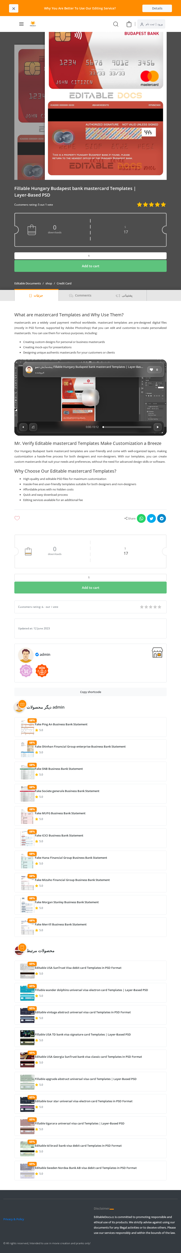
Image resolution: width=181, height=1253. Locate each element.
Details (157, 8)
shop (48, 283)
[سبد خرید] (129, 24)
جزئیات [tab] (38, 295)
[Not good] (155, 607)
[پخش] (90, 397)
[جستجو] (116, 24)
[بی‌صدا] (23, 427)
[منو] (21, 24)
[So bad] (160, 607)
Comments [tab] (82, 295)
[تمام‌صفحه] (33, 427)
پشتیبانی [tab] (126, 295)
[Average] (151, 607)
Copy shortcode (90, 692)
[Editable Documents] (34, 24)
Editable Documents (27, 283)
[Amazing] (142, 607)
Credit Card (64, 283)
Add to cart (90, 266)
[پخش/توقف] (158, 427)
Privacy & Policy (13, 1219)
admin (45, 654)
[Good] (146, 607)
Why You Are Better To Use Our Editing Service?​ (80, 8)
